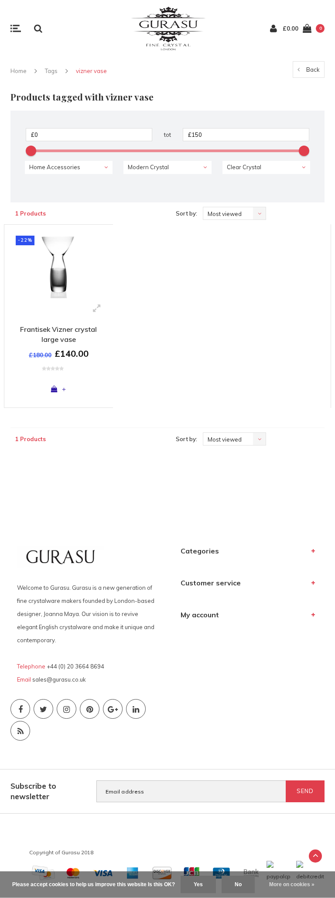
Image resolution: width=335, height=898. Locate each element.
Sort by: (186, 213)
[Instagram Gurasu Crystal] (66, 709)
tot (167, 134)
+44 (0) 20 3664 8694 (75, 666)
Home (18, 70)
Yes (198, 884)
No (238, 884)
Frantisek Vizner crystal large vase (58, 334)
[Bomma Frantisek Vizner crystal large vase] (58, 264)
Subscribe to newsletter (33, 791)
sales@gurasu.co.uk (59, 679)
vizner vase (91, 70)
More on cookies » (291, 884)
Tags (51, 70)
